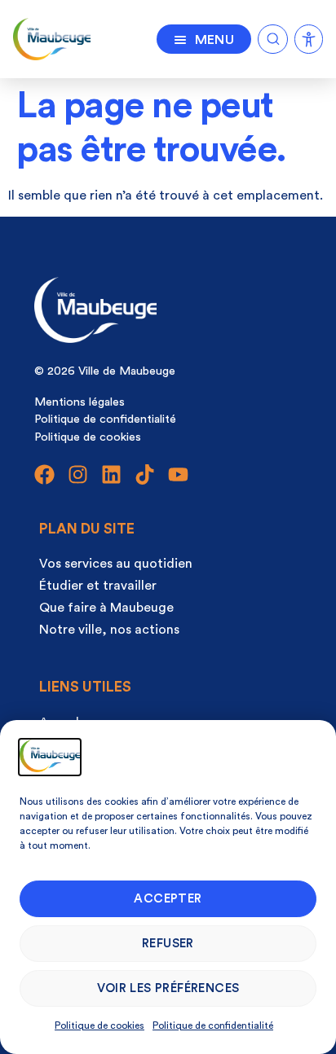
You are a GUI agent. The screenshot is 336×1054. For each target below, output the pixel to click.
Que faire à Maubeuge (106, 607)
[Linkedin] (111, 474)
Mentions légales (79, 402)
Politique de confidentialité (213, 1025)
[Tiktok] (145, 474)
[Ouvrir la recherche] (273, 36)
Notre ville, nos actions (109, 629)
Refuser (168, 944)
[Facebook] (44, 474)
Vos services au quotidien (115, 563)
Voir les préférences (168, 988)
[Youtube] (178, 474)
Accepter (167, 899)
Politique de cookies (99, 1025)
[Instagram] (78, 474)
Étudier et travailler (98, 585)
